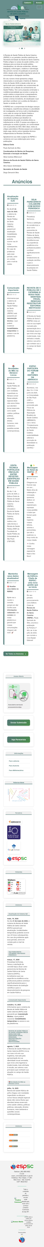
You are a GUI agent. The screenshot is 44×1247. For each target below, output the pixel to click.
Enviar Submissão (19, 722)
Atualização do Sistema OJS (12, 198)
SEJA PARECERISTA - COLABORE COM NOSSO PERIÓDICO (34, 204)
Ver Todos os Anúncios (15, 654)
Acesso (39, 2)
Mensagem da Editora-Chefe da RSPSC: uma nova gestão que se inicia (32, 580)
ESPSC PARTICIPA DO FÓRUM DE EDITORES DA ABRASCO (32, 373)
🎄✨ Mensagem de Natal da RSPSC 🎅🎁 (32, 470)
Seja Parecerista (19, 739)
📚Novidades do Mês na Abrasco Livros (13, 370)
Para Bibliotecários (16, 770)
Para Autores (14, 765)
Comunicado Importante (13, 288)
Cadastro (27, 2)
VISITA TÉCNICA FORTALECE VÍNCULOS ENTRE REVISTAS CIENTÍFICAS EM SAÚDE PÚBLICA (13, 474)
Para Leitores (14, 761)
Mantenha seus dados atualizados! (13, 576)
